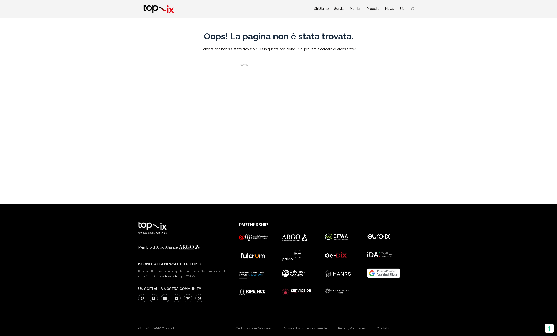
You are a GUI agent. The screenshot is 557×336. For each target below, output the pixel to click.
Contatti (383, 328)
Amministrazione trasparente (305, 328)
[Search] (412, 8)
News (389, 9)
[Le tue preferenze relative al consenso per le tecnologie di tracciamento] (549, 328)
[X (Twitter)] (154, 298)
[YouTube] (177, 298)
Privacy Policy (173, 276)
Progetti (373, 9)
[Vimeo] (188, 298)
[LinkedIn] (165, 298)
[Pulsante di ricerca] (318, 65)
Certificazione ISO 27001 (253, 328)
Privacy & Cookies (352, 328)
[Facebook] (142, 298)
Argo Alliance (167, 247)
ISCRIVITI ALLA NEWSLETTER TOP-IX (169, 264)
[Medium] (199, 298)
